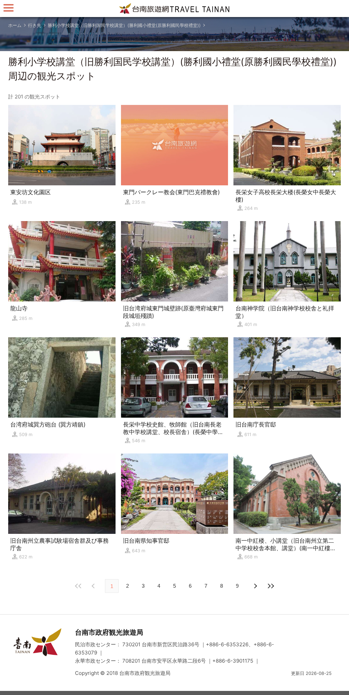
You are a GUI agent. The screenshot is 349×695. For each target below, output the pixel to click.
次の (94, 586)
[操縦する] (8, 7)
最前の (78, 586)
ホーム (14, 25)
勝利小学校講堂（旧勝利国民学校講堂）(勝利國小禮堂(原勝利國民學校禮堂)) (124, 25)
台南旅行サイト (174, 8)
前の (255, 586)
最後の (270, 586)
